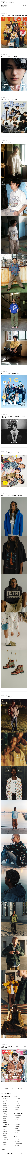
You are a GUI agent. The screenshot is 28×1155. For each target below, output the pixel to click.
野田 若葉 (5, 1127)
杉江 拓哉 (5, 1107)
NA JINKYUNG (6, 1124)
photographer (5, 1096)
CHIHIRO (17, 1128)
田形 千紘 (5, 1109)
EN (26, 6)
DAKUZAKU (18, 1143)
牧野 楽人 (5, 1135)
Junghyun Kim (6, 1105)
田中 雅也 (5, 1111)
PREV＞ (21, 10)
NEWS (4, 6)
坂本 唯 (17, 1145)
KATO (16, 1120)
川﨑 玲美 (17, 1105)
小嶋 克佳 (17, 1126)
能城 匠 (17, 1109)
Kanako (17, 1122)
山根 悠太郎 (5, 1139)
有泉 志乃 (17, 1141)
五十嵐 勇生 (5, 1098)
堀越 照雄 (5, 1131)
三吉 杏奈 (5, 1137)
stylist (16, 1096)
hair (15, 1136)
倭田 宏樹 (5, 1144)
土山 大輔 (5, 1116)
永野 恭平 (5, 1122)
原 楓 (4, 1129)
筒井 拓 (4, 1118)
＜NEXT (6, 10)
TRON (3, 1149)
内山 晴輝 (17, 1098)
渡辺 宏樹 (5, 1142)
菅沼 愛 (17, 1107)
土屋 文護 (5, 1114)
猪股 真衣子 (18, 1115)
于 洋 (16, 1101)
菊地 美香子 (18, 1124)
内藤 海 (4, 1120)
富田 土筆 (17, 1130)
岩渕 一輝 (5, 1101)
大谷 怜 (17, 1103)
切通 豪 (4, 1103)
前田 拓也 (5, 1133)
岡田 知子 (17, 1117)
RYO (16, 1132)
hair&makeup (18, 1113)
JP (23, 6)
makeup (16, 1139)
